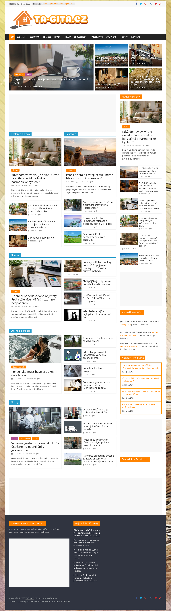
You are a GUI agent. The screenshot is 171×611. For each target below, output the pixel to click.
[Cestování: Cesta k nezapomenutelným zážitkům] (72, 232)
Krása (68, 37)
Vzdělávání (97, 37)
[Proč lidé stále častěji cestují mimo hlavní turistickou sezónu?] (90, 140)
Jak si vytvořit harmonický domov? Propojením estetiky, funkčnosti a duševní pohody (97, 267)
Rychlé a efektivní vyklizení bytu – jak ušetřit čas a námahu (97, 426)
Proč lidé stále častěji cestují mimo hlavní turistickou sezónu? (89, 176)
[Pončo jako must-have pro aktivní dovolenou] (35, 337)
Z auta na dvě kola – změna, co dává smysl (98, 339)
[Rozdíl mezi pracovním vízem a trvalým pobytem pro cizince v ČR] (72, 438)
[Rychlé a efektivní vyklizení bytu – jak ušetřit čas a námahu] (72, 422)
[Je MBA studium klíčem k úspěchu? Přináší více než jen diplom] (72, 294)
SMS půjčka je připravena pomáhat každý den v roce (97, 283)
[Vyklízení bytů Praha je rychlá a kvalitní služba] (72, 408)
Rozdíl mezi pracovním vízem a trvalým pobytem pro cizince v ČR (97, 442)
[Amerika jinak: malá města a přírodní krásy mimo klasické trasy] (72, 200)
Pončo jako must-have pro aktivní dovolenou (34, 373)
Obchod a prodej (19, 367)
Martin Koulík (32, 86)
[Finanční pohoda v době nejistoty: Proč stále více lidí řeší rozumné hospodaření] (35, 261)
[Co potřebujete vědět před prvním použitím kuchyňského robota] (72, 381)
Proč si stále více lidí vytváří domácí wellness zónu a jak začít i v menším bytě (148, 187)
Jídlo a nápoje (27, 74)
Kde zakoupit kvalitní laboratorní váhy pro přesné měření (94, 354)
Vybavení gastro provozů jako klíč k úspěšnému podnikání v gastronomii (53, 81)
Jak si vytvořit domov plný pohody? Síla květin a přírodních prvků (42, 208)
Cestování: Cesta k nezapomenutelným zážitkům (94, 236)
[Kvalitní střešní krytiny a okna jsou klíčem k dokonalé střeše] (111, 45)
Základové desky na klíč (108, 84)
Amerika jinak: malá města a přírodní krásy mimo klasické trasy (98, 204)
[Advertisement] (62, 113)
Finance (47, 37)
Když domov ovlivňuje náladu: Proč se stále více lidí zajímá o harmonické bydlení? (35, 178)
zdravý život (125, 324)
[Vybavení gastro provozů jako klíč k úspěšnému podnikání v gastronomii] (51, 45)
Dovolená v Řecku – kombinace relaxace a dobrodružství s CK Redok (97, 220)
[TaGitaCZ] (12, 37)
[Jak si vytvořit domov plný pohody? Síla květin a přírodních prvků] (18, 204)
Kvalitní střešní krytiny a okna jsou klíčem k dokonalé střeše (111, 59)
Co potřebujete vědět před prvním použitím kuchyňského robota (97, 384)
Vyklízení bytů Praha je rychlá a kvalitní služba (95, 411)
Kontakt (135, 37)
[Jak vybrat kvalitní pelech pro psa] (72, 367)
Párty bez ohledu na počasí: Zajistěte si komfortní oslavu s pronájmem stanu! (98, 458)
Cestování (35, 37)
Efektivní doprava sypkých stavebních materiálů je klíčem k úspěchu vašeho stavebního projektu (146, 80)
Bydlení (21, 37)
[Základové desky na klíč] (111, 69)
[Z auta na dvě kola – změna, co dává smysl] (72, 337)
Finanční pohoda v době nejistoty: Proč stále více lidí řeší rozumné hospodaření (34, 299)
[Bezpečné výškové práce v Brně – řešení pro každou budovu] (145, 45)
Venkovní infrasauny (129, 346)
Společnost (80, 37)
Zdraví (125, 37)
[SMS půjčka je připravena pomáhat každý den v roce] (72, 280)
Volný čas (111, 37)
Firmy (57, 37)
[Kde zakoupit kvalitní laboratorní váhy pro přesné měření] (72, 351)
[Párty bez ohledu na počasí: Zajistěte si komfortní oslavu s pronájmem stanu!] (72, 454)
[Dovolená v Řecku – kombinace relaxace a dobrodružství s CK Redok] (72, 216)
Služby (37, 74)
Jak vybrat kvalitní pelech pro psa (96, 369)
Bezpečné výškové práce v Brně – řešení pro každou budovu (144, 58)
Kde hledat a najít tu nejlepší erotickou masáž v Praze (98, 314)
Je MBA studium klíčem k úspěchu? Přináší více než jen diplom (97, 298)
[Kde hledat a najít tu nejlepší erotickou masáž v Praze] (72, 310)
